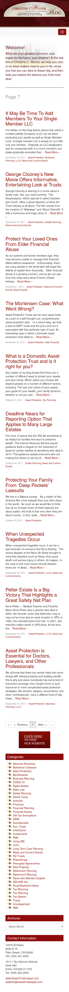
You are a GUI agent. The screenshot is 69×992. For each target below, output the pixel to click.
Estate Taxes (20, 797)
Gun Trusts (19, 826)
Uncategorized (21, 904)
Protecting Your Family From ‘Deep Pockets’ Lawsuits (29, 484)
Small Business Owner (26, 885)
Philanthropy (20, 859)
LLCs (18, 160)
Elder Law (18, 789)
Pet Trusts (19, 856)
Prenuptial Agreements (26, 863)
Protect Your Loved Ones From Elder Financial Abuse (31, 243)
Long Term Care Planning (28, 848)
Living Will (18, 841)
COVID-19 (19, 782)
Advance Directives (24, 764)
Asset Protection (36, 157)
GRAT (16, 819)
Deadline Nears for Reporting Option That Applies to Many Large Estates (29, 421)
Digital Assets (21, 786)
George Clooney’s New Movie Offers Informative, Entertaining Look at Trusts (33, 179)
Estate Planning (53, 222)
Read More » (52, 152)
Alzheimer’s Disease (24, 767)
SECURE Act (20, 882)
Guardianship (21, 823)
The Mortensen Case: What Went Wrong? (34, 306)
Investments (20, 834)
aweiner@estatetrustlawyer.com (24, 982)
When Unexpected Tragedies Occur (25, 536)
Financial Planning (23, 808)
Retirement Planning (25, 871)
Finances (18, 804)
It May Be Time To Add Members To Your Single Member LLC (31, 118)
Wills (15, 907)
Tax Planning (49, 399)
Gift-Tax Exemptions (24, 815)
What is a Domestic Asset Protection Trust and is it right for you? (32, 361)
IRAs (15, 837)
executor (18, 800)
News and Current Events (35, 160)
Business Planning (23, 778)
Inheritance (19, 830)
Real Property (20, 289)
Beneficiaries (20, 775)
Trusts (16, 900)
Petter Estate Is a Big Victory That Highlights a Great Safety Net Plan (31, 594)
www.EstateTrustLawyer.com (22, 978)
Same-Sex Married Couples (29, 878)
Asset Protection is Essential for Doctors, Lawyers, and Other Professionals (28, 658)
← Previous (20, 724)
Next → (42, 724)
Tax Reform (19, 896)
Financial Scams (22, 811)
